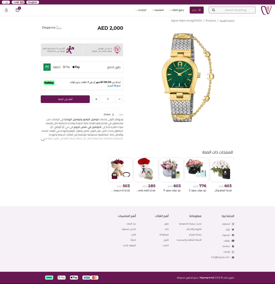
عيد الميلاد (131, 223)
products (211, 20)
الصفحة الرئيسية (227, 20)
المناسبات (159, 9)
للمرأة (133, 239)
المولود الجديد (129, 245)
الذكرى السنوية (129, 229)
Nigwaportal (207, 277)
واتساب (226, 251)
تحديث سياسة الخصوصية (190, 223)
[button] (94, 278)
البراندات (142, 9)
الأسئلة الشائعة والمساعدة (189, 239)
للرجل (133, 234)
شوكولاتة (164, 234)
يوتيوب (227, 240)
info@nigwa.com (220, 257)
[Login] (6, 10)
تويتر (228, 229)
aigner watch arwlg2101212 (186, 20)
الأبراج (166, 239)
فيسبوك (226, 235)
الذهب (166, 245)
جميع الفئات (178, 9)
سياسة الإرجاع (195, 234)
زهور (166, 223)
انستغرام (226, 223)
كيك (167, 229)
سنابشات (226, 246)
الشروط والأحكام (194, 229)
